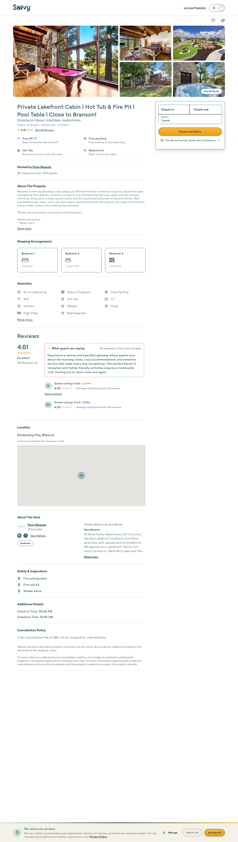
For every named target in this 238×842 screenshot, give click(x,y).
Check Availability (190, 131)
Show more (24, 228)
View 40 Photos (211, 91)
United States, (53, 119)
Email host (25, 543)
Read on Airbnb (53, 393)
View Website (38, 535)
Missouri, (40, 119)
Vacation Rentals (71, 119)
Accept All (214, 832)
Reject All (192, 832)
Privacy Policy (98, 836)
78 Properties (35, 528)
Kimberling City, (25, 119)
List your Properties (195, 7)
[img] (36, 363)
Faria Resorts (42, 167)
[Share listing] (223, 20)
